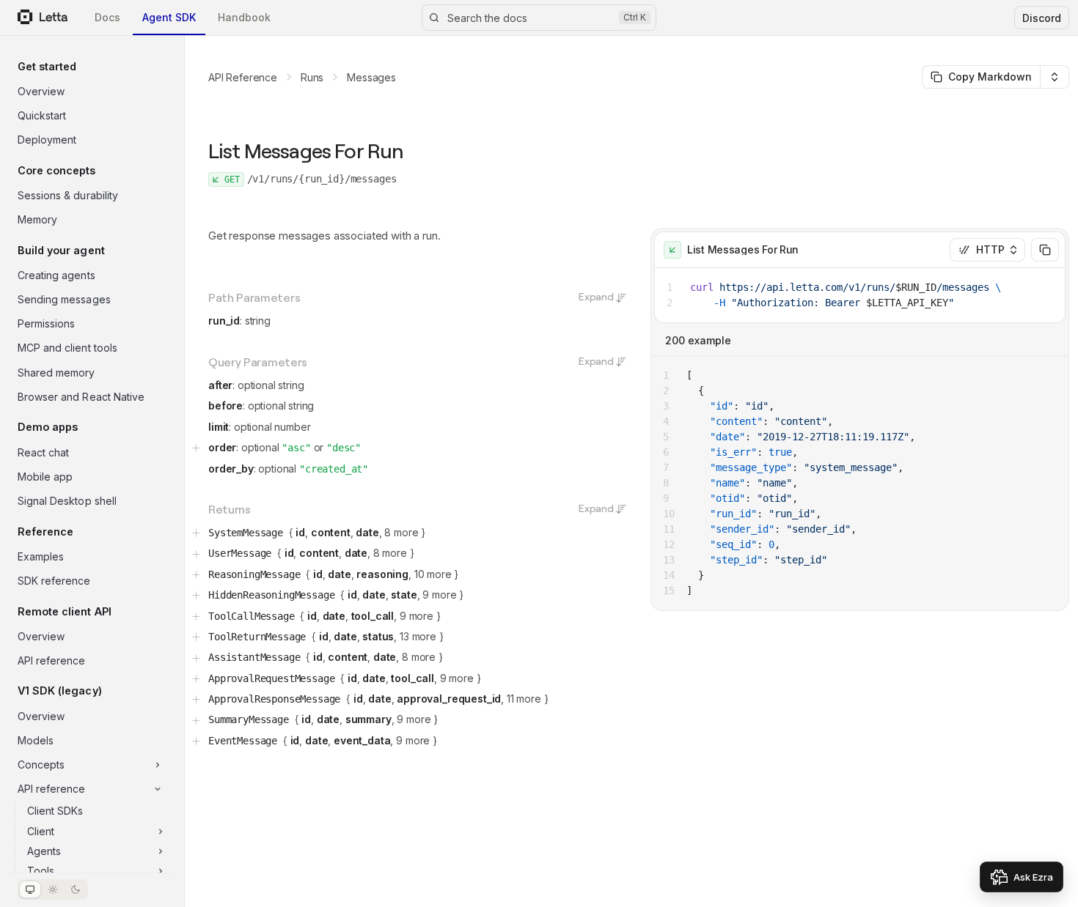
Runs (312, 77)
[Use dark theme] (76, 889)
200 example (698, 340)
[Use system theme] (30, 889)
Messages (371, 77)
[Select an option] (1054, 77)
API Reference (242, 77)
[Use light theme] (53, 889)
